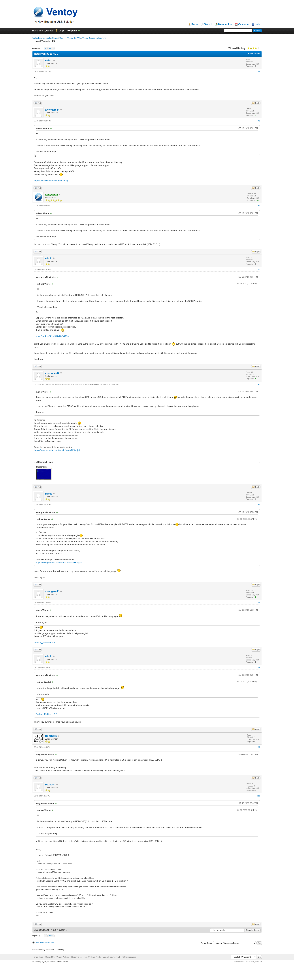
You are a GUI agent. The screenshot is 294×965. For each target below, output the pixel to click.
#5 (259, 384)
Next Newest (58, 930)
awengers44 (52, 109)
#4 (259, 269)
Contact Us (50, 957)
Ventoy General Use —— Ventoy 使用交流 (63, 38)
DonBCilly (51, 736)
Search (208, 24)
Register (72, 30)
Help (257, 24)
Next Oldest (42, 930)
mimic (48, 258)
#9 (259, 747)
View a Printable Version (45, 942)
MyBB (44, 962)
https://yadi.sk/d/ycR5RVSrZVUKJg (51, 180)
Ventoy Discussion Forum (93, 38)
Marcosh (50, 784)
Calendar (243, 24)
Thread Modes (254, 53)
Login (61, 30)
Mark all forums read (111, 957)
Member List (225, 24)
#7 (259, 602)
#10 (258, 796)
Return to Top (77, 957)
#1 (259, 72)
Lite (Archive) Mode (93, 957)
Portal (194, 24)
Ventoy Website (63, 957)
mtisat (48, 60)
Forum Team (38, 957)
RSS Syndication (129, 957)
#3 (259, 206)
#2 (259, 121)
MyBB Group (62, 962)
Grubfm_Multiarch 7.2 (44, 642)
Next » (51, 48)
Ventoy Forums (38, 38)
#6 (259, 505)
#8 (259, 667)
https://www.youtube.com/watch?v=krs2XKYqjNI (57, 450)
